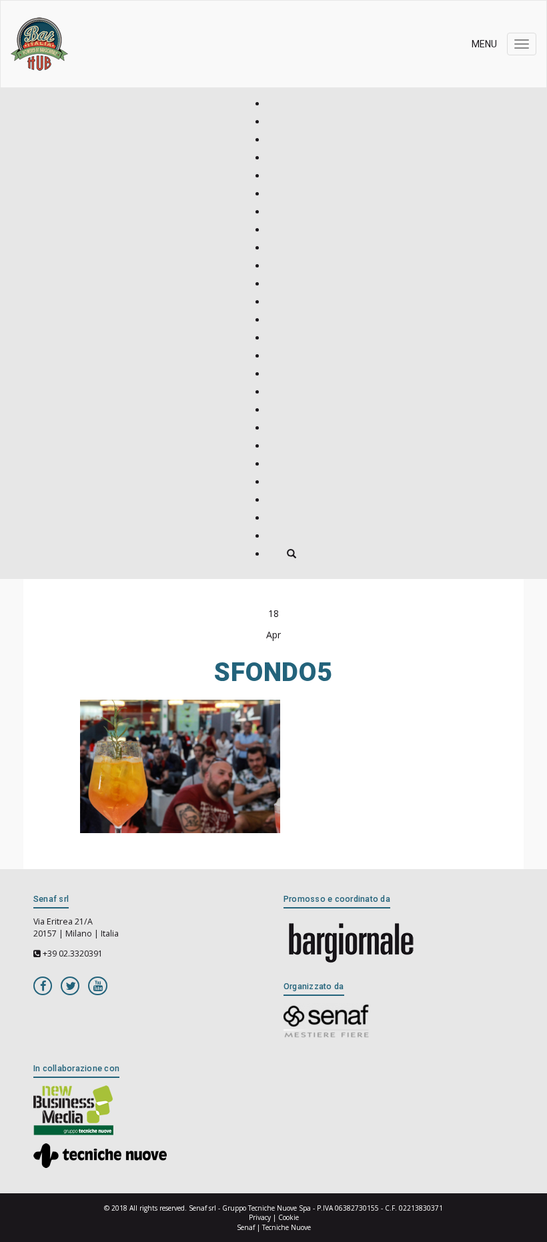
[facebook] (42, 985)
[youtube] (97, 985)
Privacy (260, 1217)
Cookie (288, 1217)
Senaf (246, 1227)
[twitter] (70, 985)
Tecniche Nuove (286, 1227)
